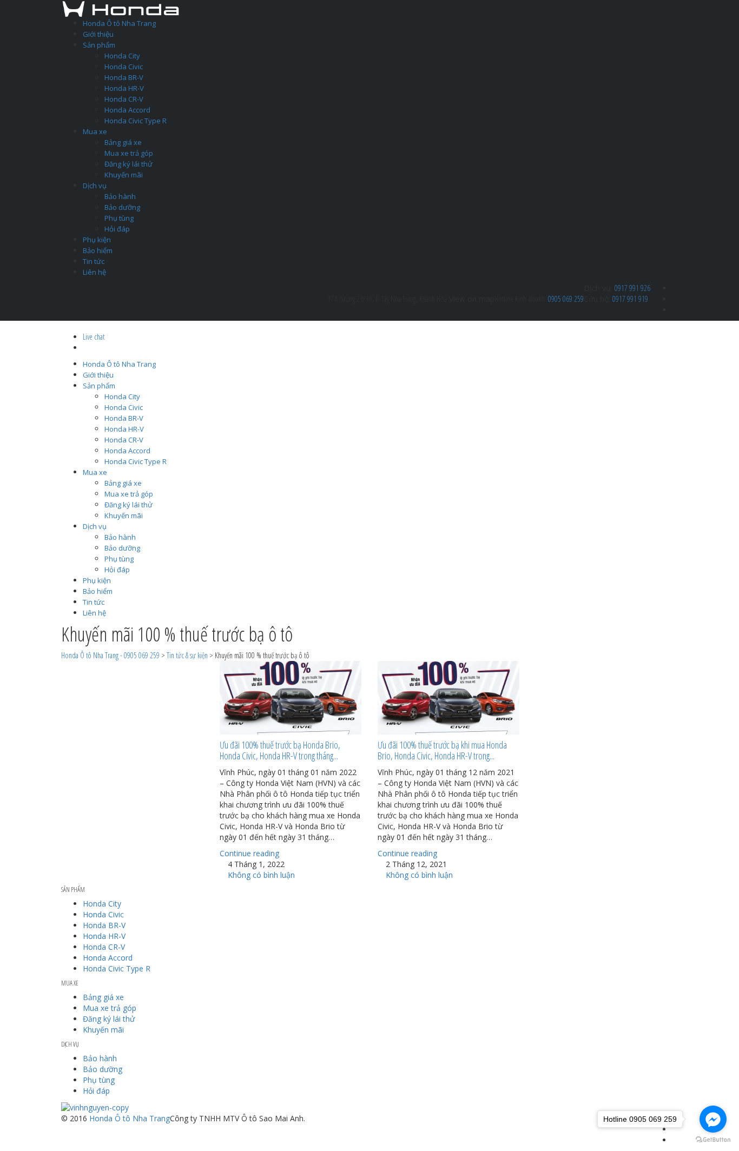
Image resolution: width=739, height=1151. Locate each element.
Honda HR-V (124, 88)
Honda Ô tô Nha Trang (119, 23)
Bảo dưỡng (122, 207)
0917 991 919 (630, 299)
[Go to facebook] (713, 1119)
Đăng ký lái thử (128, 164)
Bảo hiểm (98, 250)
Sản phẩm (99, 45)
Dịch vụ (95, 185)
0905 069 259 (566, 299)
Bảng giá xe (123, 142)
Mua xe (95, 131)
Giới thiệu (98, 34)
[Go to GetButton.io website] (713, 1139)
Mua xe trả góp (128, 153)
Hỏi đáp (117, 229)
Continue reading (249, 853)
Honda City (122, 56)
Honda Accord (127, 110)
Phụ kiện (97, 239)
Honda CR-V (123, 99)
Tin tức (93, 261)
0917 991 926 (632, 288)
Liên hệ (94, 272)
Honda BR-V (123, 77)
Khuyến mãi (123, 175)
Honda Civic (123, 66)
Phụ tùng (119, 218)
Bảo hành (120, 196)
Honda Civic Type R (135, 120)
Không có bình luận (260, 875)
